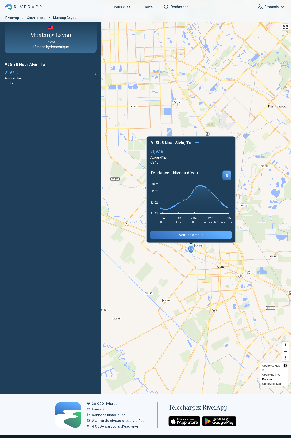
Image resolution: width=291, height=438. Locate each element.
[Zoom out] (285, 351)
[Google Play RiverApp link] (219, 421)
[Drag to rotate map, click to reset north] (285, 358)
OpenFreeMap (271, 365)
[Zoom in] (285, 345)
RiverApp (12, 18)
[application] (191, 204)
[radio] (227, 175)
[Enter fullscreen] (285, 27)
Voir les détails (191, 235)
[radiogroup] (227, 175)
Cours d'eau (122, 7)
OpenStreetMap (272, 383)
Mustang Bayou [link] (64, 18)
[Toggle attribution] (285, 365)
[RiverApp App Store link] (184, 421)
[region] (145, 197)
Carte (148, 7)
